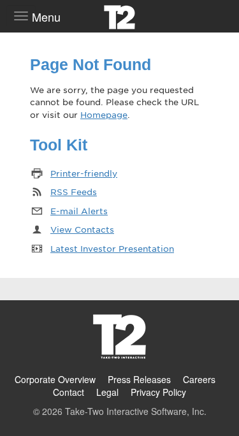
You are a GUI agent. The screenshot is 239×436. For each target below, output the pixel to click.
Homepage (103, 114)
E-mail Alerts (79, 210)
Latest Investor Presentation (112, 248)
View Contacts (82, 229)
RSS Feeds (73, 191)
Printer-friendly (83, 173)
